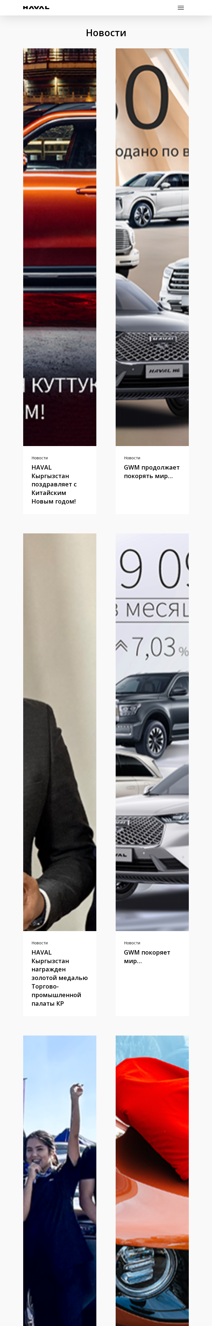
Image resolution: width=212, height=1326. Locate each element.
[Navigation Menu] (181, 8)
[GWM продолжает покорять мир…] (152, 247)
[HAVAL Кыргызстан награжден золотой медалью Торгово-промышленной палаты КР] (59, 732)
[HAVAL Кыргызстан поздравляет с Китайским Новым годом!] (59, 247)
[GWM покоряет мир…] (152, 732)
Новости (39, 458)
